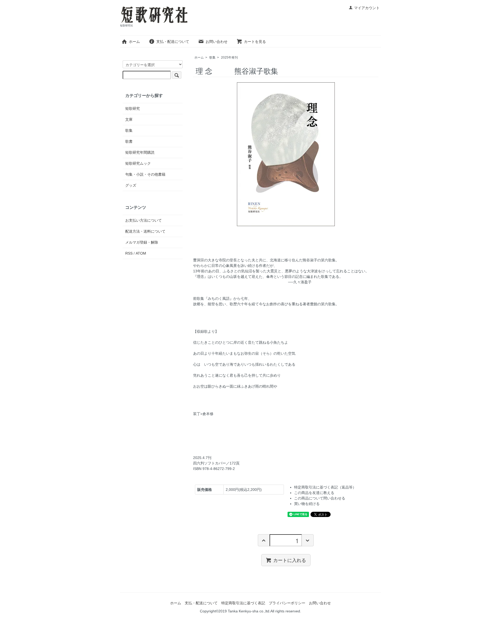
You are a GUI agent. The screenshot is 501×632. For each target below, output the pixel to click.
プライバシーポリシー (287, 603)
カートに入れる (289, 559)
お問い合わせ (217, 41)
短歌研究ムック (138, 163)
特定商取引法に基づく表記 (243, 603)
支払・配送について (172, 41)
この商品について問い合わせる (319, 498)
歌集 (212, 57)
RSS (129, 253)
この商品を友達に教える (314, 493)
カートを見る (255, 41)
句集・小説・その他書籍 (145, 174)
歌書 (129, 141)
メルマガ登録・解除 (141, 242)
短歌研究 (132, 108)
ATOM (141, 253)
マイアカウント (367, 8)
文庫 (129, 119)
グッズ (130, 185)
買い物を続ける (307, 504)
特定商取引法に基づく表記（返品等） (325, 487)
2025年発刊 (229, 57)
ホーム (134, 41)
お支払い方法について (143, 220)
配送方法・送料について (145, 231)
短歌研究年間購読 (139, 152)
